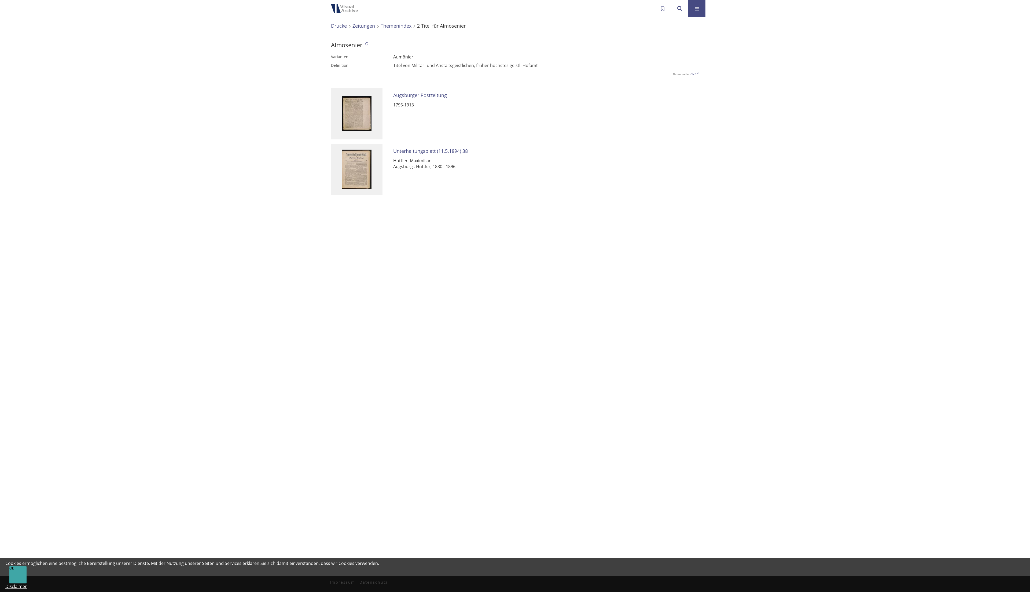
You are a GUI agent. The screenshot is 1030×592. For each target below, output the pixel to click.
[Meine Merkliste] (662, 8)
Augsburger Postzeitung (420, 95)
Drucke (339, 26)
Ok (11, 568)
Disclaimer (16, 586)
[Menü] (696, 8)
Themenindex (396, 26)
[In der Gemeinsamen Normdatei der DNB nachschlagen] (366, 45)
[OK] (679, 8)
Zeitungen (363, 26)
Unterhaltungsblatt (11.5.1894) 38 (430, 151)
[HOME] (346, 8)
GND (693, 74)
